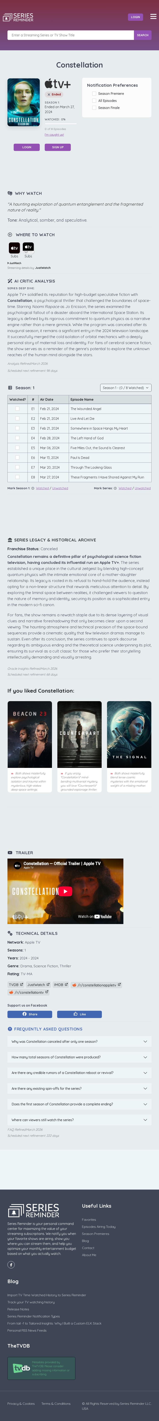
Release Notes (18, 1309)
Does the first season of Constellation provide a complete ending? (62, 1104)
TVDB (14, 984)
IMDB (59, 984)
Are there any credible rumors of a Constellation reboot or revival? (62, 1073)
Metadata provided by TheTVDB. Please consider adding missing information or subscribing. (51, 1368)
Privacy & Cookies (21, 1403)
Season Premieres (95, 1234)
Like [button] (82, 1014)
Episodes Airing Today (99, 1227)
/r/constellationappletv (97, 985)
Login (135, 17)
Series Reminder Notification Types (33, 1316)
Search (142, 35)
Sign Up (58, 147)
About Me (89, 1255)
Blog (85, 1241)
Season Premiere (112, 93)
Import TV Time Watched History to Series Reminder (46, 1295)
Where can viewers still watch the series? (43, 1120)
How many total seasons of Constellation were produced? (56, 1057)
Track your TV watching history (31, 1302)
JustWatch (43, 268)
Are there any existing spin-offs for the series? (47, 1088)
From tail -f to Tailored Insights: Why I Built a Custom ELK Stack (54, 1323)
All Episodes (108, 101)
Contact (88, 1248)
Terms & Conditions (56, 1403)
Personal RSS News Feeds (27, 1330)
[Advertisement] (82, 170)
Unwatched (60, 488)
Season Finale (109, 108)
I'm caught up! (54, 135)
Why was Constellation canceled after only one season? (55, 1041)
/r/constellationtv (29, 992)
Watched (42, 488)
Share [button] (32, 1014)
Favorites (89, 1219)
